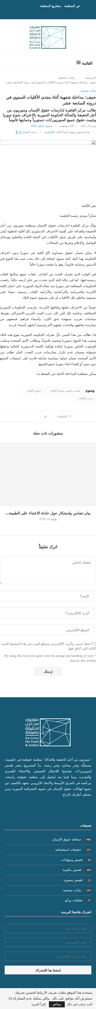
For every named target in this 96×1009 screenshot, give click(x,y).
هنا (38, 374)
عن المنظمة (72, 6)
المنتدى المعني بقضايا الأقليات (64, 390)
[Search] (8, 62)
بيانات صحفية (66, 77)
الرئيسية (90, 77)
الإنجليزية (49, 132)
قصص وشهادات (76, 860)
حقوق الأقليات (33, 390)
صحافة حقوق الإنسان (71, 839)
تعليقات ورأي (78, 900)
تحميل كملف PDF (41, 126)
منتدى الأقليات (85, 398)
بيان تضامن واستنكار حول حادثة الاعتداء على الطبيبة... (48, 512)
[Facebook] (52, 13)
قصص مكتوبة (77, 870)
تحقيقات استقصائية (73, 849)
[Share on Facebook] (39, 417)
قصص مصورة (77, 880)
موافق (56, 1004)
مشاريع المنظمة (50, 6)
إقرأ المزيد (38, 1004)
